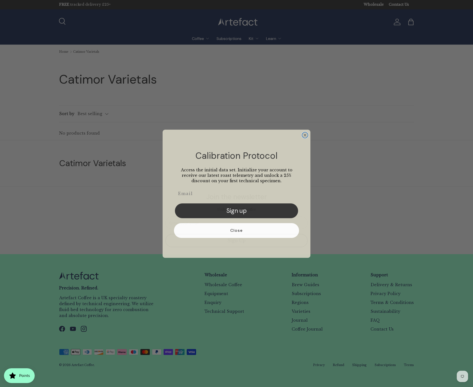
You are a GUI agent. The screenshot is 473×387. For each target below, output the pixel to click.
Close (236, 230)
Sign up (236, 210)
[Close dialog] (305, 135)
